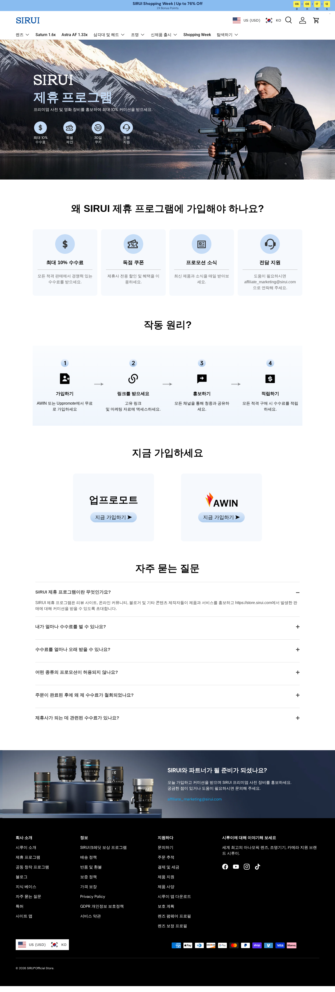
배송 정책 (88, 857)
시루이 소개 (26, 847)
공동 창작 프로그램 (32, 867)
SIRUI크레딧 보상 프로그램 (103, 847)
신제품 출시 (161, 34)
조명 (135, 34)
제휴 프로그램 (28, 857)
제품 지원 (166, 876)
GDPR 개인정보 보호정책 (102, 906)
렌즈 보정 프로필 (172, 925)
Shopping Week (197, 34)
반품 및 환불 (91, 867)
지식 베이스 (26, 886)
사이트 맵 (24, 916)
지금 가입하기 (110, 517)
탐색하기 (224, 34)
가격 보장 (88, 886)
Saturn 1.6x (46, 34)
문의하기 (165, 847)
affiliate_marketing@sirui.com (195, 799)
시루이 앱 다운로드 (174, 896)
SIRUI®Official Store (40, 968)
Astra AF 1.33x (75, 34)
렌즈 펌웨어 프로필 (174, 916)
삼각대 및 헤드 (106, 34)
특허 (20, 906)
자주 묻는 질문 (28, 896)
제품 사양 (166, 886)
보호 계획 (166, 906)
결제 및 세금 (168, 867)
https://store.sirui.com (253, 603)
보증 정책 (88, 876)
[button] (316, 20)
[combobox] (246, 20)
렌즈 (20, 34)
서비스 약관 (90, 916)
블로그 (21, 876)
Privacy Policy (92, 896)
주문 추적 (166, 857)
